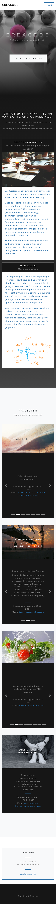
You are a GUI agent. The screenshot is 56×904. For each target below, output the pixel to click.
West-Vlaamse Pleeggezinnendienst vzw (28, 804)
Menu (48, 5)
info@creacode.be (28, 874)
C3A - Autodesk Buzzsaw (31, 612)
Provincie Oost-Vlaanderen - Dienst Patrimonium (31, 494)
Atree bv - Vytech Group (31, 705)
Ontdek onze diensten (28, 58)
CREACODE (10, 5)
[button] (6, 485)
